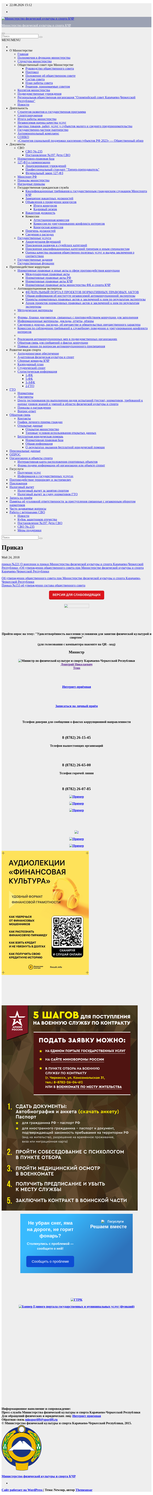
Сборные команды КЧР (33, 360)
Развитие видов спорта (25, 350)
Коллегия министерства (34, 90)
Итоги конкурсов (45, 205)
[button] (11, 40)
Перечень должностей (41, 230)
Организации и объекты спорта (31, 458)
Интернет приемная (86, 1416)
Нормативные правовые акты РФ (48, 277)
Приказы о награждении (34, 407)
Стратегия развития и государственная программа (52, 111)
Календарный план (31, 364)
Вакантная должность (40, 212)
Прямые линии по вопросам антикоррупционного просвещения (61, 346)
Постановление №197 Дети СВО (48, 155)
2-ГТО (30, 386)
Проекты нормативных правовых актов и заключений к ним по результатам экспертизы (86, 299)
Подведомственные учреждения (39, 93)
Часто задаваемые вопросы (28, 508)
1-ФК (29, 375)
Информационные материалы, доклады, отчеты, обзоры (56, 321)
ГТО (13, 389)
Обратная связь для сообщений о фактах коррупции (53, 342)
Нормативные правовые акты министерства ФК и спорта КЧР (68, 285)
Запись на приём (21, 497)
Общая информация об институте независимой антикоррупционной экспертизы (80, 295)
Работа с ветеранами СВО (27, 512)
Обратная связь (20, 414)
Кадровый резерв (45, 209)
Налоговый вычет (22, 487)
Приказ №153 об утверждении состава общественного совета (43, 585)
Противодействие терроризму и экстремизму (40, 479)
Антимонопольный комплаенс (38, 133)
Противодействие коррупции (30, 267)
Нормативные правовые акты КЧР (49, 281)
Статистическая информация (37, 371)
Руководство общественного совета (50, 68)
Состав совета (35, 79)
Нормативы (25, 393)
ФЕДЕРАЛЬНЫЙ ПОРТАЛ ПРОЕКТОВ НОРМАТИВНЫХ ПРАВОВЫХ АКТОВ (82, 292)
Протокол (32, 72)
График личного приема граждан (40, 422)
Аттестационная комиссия (51, 220)
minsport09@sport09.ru (41, 1419)
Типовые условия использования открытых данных (61, 433)
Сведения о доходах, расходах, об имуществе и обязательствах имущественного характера (79, 324)
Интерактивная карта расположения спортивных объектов (58, 461)
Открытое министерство (42, 429)
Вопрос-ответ (27, 411)
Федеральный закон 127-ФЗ (44, 173)
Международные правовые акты (48, 274)
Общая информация (39, 443)
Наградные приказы (31, 184)
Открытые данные (30, 425)
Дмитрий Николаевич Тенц (76, 666)
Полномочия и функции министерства (44, 57)
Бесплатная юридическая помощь (40, 436)
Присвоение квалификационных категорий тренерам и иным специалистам (77, 249)
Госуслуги (17, 469)
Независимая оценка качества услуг (42, 122)
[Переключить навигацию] (3, 33)
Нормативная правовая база (44, 440)
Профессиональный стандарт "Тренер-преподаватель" (62, 169)
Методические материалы (35, 310)
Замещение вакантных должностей (49, 198)
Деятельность (19, 108)
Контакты (24, 418)
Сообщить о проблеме (50, 1261)
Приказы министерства (33, 180)
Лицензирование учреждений (46, 166)
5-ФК (29, 378)
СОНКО (23, 137)
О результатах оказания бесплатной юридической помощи (65, 447)
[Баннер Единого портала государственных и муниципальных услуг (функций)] (76, 1306)
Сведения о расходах (40, 234)
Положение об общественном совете (51, 75)
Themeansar (84, 1490)
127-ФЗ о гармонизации (34, 162)
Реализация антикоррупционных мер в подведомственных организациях (67, 339)
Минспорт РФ (27, 176)
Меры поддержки (29, 530)
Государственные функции (36, 263)
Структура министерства (35, 61)
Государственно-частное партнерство (43, 129)
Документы (17, 144)
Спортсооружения (30, 115)
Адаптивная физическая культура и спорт (46, 357)
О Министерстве (21, 50)
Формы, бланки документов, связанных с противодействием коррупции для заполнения (78, 317)
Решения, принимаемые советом (48, 86)
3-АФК (30, 382)
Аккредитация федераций (43, 241)
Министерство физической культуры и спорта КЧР (36, 25)
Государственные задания (35, 259)
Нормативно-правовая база (36, 158)
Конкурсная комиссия (48, 227)
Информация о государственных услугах (45, 476)
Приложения (18, 483)
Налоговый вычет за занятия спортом (43, 490)
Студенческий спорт (31, 368)
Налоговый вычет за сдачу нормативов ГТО (48, 494)
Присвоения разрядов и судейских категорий (56, 245)
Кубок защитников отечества (37, 519)
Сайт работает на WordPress (22, 1490)
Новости (23, 104)
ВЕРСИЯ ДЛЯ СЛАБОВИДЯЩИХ (77, 594)
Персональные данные (25, 451)
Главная (23, 54)
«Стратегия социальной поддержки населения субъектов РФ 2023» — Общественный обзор (80, 140)
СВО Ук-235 (34, 151)
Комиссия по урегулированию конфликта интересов (69, 223)
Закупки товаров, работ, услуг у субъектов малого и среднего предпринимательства (75, 126)
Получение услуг (29, 472)
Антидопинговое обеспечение (38, 353)
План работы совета (39, 83)
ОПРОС (15, 454)
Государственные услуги (34, 238)
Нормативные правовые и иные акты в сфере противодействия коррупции (69, 270)
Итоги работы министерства (37, 119)
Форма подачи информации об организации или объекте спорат (61, 465)
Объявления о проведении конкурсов (51, 202)
